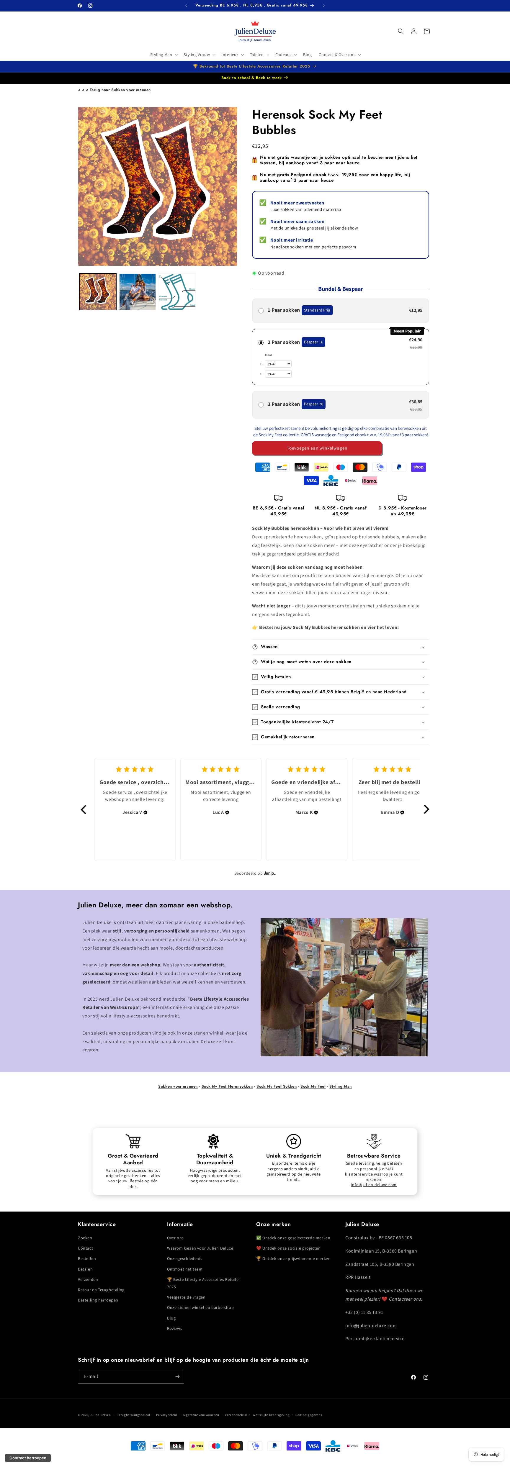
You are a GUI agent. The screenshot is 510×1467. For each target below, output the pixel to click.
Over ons (175, 1237)
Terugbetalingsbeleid (133, 1415)
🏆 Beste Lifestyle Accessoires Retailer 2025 (203, 1283)
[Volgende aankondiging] (323, 5)
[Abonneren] (177, 1377)
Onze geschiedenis (184, 1258)
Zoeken (85, 1237)
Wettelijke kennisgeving (271, 1415)
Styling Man (340, 1086)
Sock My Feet (313, 1086)
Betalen (85, 1269)
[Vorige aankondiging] (186, 5)
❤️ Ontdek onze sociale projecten (288, 1248)
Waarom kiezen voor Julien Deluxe (200, 1248)
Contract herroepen (27, 1457)
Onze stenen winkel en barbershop (200, 1307)
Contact (85, 1248)
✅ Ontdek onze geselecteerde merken (293, 1237)
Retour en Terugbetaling (101, 1289)
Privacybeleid (166, 1415)
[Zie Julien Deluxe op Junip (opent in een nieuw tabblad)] (270, 873)
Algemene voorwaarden (201, 1415)
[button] (163, 54)
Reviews (174, 1328)
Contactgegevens (308, 1415)
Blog (171, 1318)
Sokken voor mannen (178, 1086)
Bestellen (87, 1258)
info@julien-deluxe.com (374, 1184)
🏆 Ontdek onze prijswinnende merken (293, 1258)
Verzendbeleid (236, 1415)
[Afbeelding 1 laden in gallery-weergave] (97, 291)
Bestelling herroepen (98, 1300)
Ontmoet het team (185, 1269)
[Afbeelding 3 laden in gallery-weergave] (177, 291)
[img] (145, 812)
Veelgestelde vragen (186, 1297)
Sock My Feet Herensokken (227, 1086)
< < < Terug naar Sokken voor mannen (114, 90)
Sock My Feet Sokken (276, 1086)
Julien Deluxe (100, 1415)
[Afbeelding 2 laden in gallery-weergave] (137, 291)
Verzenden (88, 1279)
